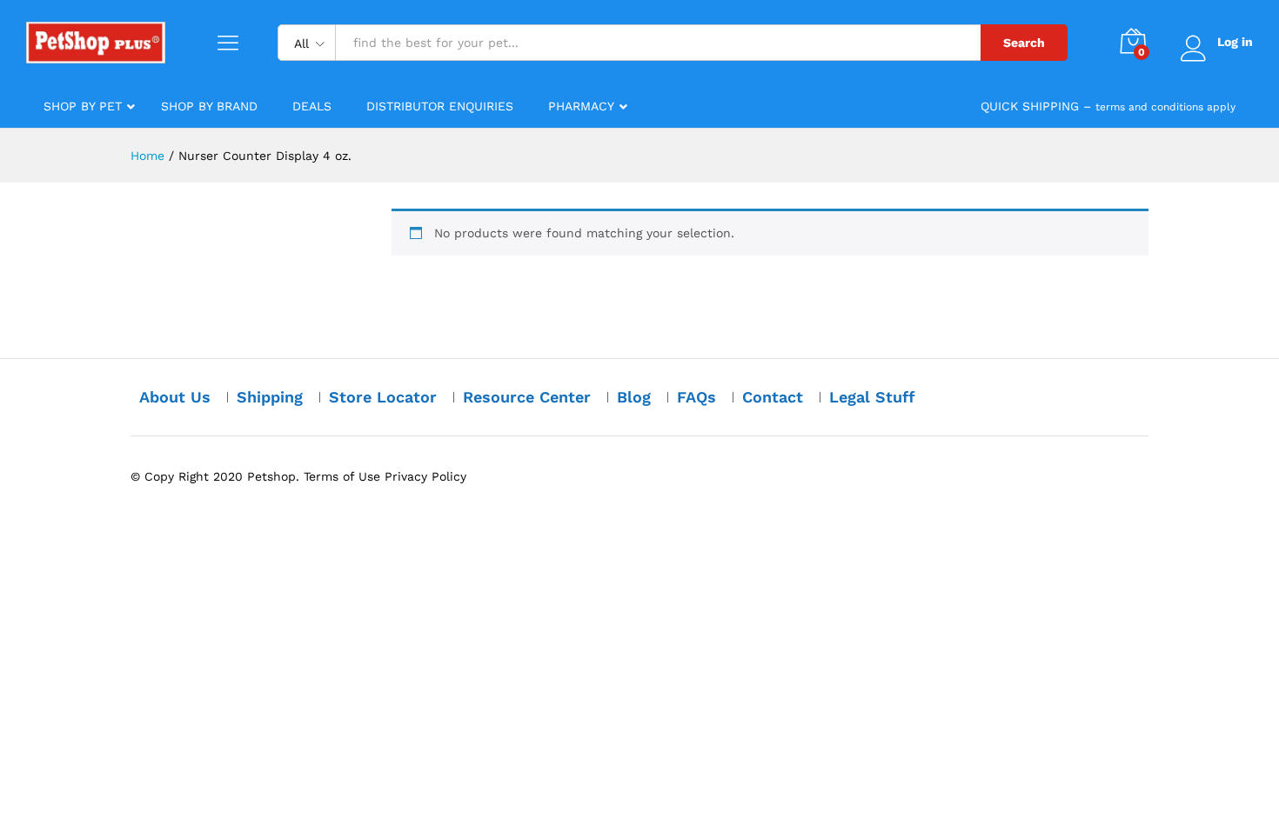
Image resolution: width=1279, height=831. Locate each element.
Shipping (270, 397)
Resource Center (527, 397)
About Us (175, 397)
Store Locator (383, 397)
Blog (634, 397)
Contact (772, 397)
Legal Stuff (872, 397)
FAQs (696, 397)
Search (1024, 43)
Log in (1235, 42)
